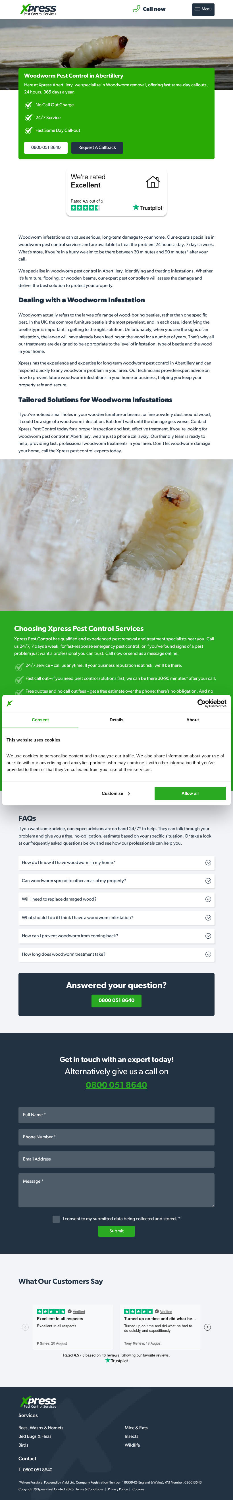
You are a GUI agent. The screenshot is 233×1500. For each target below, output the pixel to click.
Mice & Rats (136, 1428)
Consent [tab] (40, 719)
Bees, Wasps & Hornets (40, 1428)
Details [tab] (117, 719)
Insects (131, 1436)
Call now (154, 9)
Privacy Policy (118, 1489)
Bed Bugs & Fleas (34, 1436)
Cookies (138, 1489)
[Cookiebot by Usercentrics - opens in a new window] (201, 703)
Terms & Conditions (89, 1489)
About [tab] (192, 719)
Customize (112, 793)
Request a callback (97, 147)
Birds (23, 1445)
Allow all (190, 793)
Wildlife (132, 1445)
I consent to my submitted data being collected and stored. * (121, 1219)
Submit (116, 1231)
